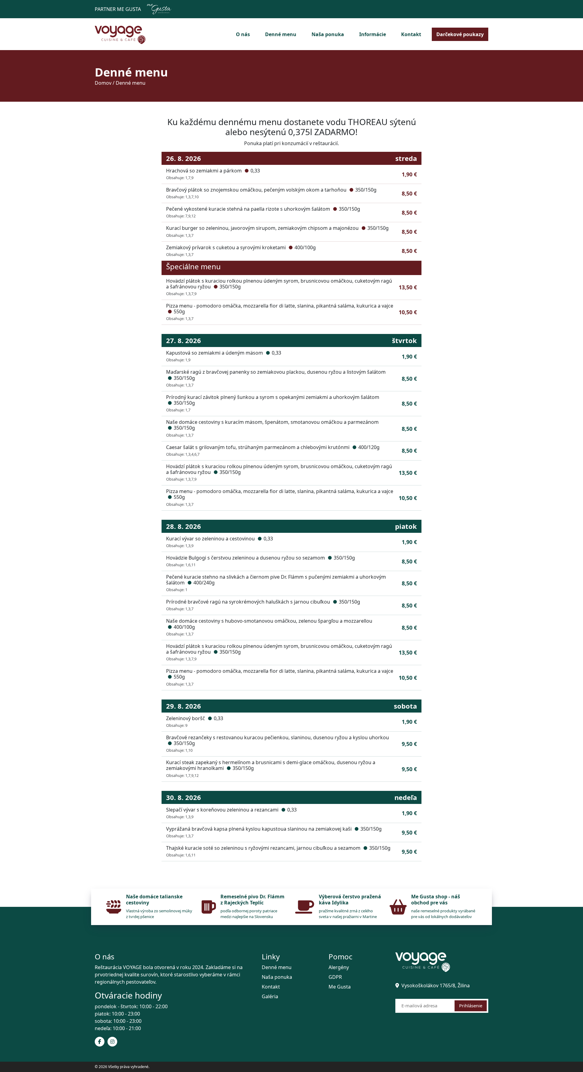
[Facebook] (99, 1041)
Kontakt (411, 34)
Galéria (270, 996)
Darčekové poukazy (460, 34)
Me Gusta (340, 986)
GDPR (335, 977)
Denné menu (280, 34)
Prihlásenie (470, 1005)
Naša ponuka (328, 34)
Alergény (339, 967)
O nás (243, 34)
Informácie (372, 34)
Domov (103, 83)
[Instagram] (112, 1041)
